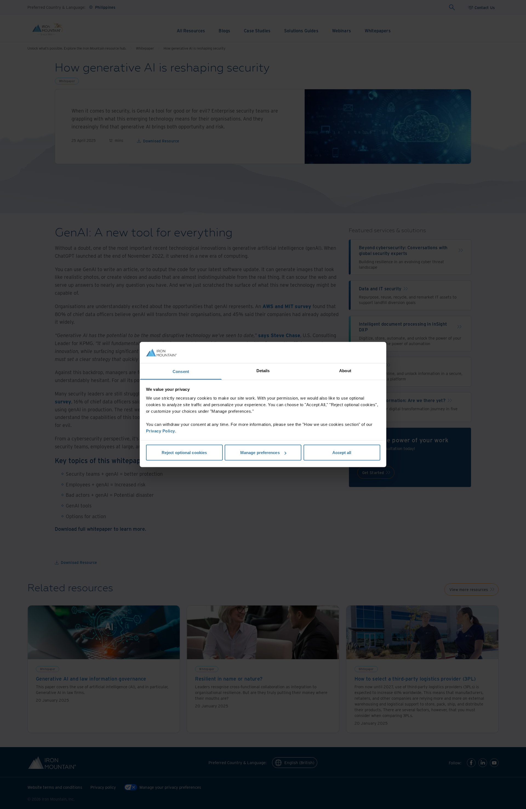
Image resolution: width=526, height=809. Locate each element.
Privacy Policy (160, 430)
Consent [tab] (181, 371)
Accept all (341, 452)
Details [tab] (263, 370)
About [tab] (345, 370)
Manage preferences (260, 452)
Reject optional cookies (184, 452)
